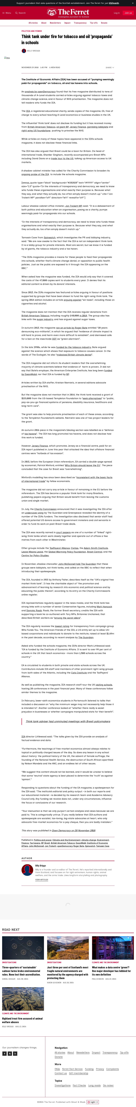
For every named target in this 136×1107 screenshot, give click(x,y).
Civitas (74, 548)
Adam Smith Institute (96, 548)
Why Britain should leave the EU (82, 465)
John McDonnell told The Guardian (77, 563)
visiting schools (104, 684)
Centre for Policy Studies (35, 555)
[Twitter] (10, 1053)
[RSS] (15, 1053)
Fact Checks (79, 1085)
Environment (103, 840)
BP (67, 374)
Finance (25, 843)
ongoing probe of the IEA (35, 174)
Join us (128, 13)
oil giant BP (62, 126)
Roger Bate (78, 846)
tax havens (30, 433)
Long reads (94, 1085)
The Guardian (85, 637)
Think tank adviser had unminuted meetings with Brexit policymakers (68, 721)
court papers (63, 532)
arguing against (72, 299)
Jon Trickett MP (73, 205)
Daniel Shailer (8, 979)
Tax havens (35, 843)
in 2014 (83, 315)
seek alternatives (92, 398)
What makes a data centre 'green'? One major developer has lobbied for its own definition (111, 971)
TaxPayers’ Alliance (60, 548)
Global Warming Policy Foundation (67, 551)
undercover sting (34, 512)
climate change (88, 840)
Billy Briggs (33, 51)
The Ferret (49, 1102)
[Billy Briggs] (24, 51)
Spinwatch (50, 237)
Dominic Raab (34, 610)
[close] (133, 3)
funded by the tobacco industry (73, 347)
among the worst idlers (67, 617)
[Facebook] (4, 1053)
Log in (117, 13)
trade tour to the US (62, 158)
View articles (41, 880)
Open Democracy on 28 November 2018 (73, 830)
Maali (82, 1102)
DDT (54, 338)
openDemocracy (65, 846)
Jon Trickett (50, 846)
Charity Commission (45, 509)
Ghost (74, 1102)
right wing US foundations (36, 130)
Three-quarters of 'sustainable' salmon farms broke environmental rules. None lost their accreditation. (21, 971)
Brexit (47, 843)
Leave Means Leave (32, 551)
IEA (28, 111)
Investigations (9, 962)
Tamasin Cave (102, 846)
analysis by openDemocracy (40, 91)
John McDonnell (36, 846)
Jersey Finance (78, 126)
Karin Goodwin (54, 983)
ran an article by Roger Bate (71, 327)
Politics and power (32, 31)
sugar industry (45, 319)
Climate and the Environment (66, 840)
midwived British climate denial (74, 354)
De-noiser (108, 1085)
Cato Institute (79, 672)
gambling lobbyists (97, 126)
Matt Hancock (104, 606)
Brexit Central (94, 551)
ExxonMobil (81, 843)
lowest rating (62, 626)
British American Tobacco (41, 126)
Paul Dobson (98, 979)
